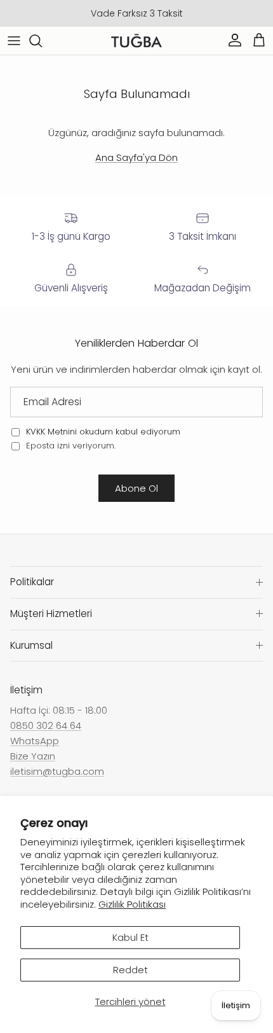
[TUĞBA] (136, 41)
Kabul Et (130, 937)
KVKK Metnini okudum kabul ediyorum (103, 432)
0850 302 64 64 (45, 725)
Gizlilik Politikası (132, 904)
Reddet (130, 969)
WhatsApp (34, 740)
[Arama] (42, 41)
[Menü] (14, 41)
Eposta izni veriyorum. (69, 446)
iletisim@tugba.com (57, 771)
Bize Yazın (32, 756)
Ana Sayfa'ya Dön (136, 157)
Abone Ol (136, 488)
